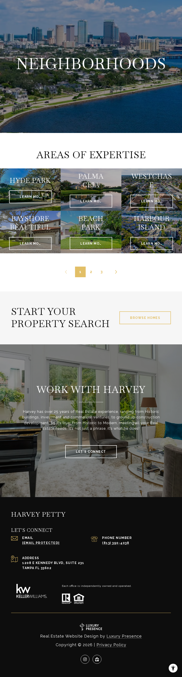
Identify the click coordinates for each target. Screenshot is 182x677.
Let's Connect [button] (91, 451)
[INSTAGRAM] (85, 659)
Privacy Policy (111, 644)
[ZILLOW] (97, 659)
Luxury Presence (124, 636)
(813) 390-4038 (115, 543)
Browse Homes (145, 318)
